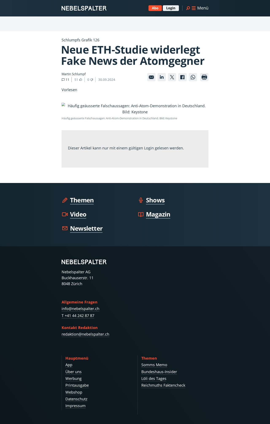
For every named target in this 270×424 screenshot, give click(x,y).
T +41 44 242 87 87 (78, 315)
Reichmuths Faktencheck (163, 385)
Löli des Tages (153, 378)
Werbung (73, 378)
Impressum (75, 405)
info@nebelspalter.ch (80, 308)
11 (67, 79)
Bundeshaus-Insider (159, 371)
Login (171, 8)
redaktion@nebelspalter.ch (85, 334)
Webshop (73, 392)
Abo (155, 8)
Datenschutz (76, 398)
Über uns (73, 371)
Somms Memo (154, 364)
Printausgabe (77, 385)
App (68, 364)
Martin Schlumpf (74, 74)
